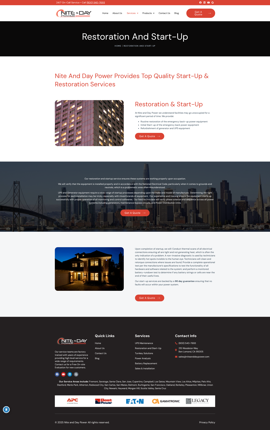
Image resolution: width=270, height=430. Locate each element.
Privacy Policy (207, 422)
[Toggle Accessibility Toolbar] (6, 409)
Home (105, 13)
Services (131, 13)
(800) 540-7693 (96, 2)
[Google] (213, 2)
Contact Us (164, 13)
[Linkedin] (204, 2)
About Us (117, 13)
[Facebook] (200, 2)
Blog (176, 13)
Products (147, 13)
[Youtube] (208, 2)
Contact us (60, 364)
